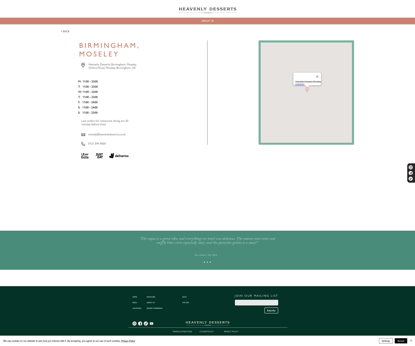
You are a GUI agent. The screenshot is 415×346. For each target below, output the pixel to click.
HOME (134, 297)
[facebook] (411, 173)
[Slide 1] (204, 262)
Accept (400, 340)
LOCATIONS (136, 308)
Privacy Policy (128, 340)
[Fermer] (411, 340)
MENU (134, 303)
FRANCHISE (151, 297)
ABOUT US (151, 303)
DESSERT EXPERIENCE (154, 308)
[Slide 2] (207, 262)
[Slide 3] (210, 262)
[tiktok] (411, 179)
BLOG (184, 297)
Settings (386, 340)
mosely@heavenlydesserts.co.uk (106, 134)
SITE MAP (185, 303)
